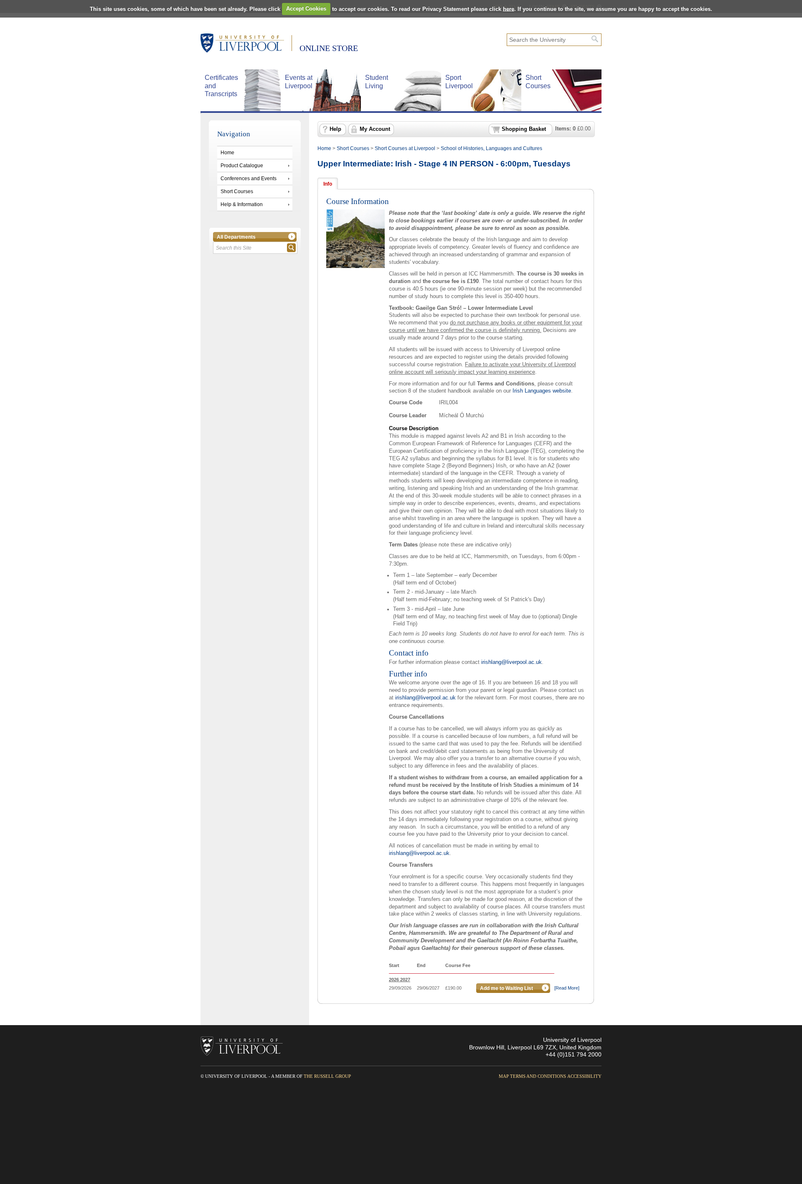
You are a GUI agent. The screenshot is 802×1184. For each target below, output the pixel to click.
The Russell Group (327, 1076)
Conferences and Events (249, 178)
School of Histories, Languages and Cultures (491, 148)
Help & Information (242, 204)
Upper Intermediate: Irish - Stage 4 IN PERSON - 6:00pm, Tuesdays (444, 163)
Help (335, 129)
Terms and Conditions (538, 1076)
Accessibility (584, 1076)
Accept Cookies (306, 8)
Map (504, 1076)
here (508, 8)
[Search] (594, 39)
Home (227, 152)
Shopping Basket (524, 129)
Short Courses (237, 191)
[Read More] (566, 987)
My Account (375, 129)
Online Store (328, 48)
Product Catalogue (242, 165)
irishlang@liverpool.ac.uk (511, 662)
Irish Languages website (542, 391)
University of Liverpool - (246, 43)
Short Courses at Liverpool (405, 148)
